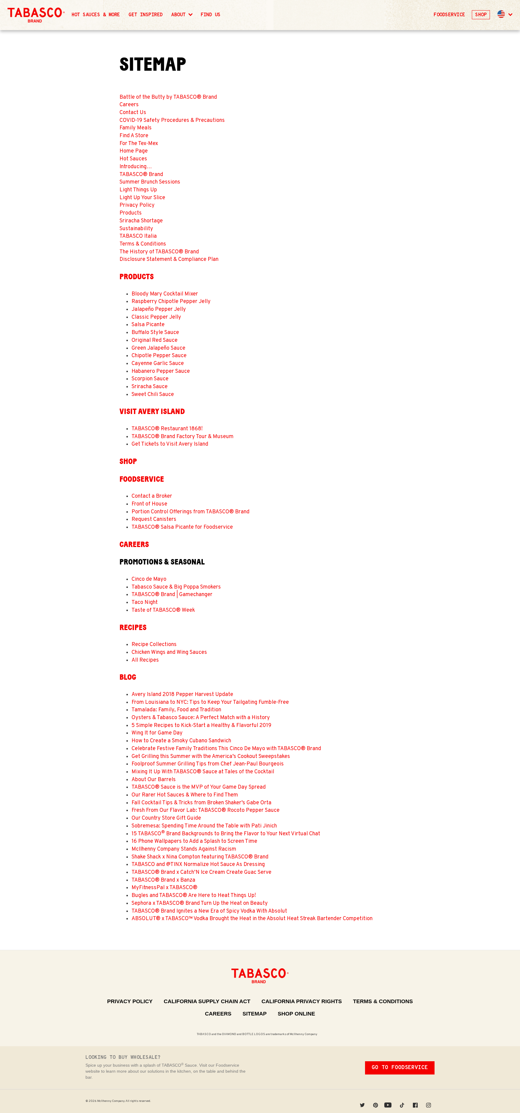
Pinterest (376, 1101)
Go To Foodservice (400, 1067)
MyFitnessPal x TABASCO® (164, 887)
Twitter (362, 1101)
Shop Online (296, 1014)
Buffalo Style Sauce (155, 332)
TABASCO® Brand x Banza (163, 880)
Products (130, 213)
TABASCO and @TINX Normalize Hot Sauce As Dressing (198, 864)
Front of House (149, 504)
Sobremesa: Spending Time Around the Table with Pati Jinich (204, 826)
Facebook (415, 1101)
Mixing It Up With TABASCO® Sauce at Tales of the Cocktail (203, 771)
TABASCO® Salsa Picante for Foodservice (182, 527)
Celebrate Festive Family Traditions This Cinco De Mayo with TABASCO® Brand (226, 748)
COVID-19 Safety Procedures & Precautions (172, 120)
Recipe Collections (154, 644)
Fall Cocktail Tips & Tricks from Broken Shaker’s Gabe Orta (201, 802)
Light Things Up (138, 190)
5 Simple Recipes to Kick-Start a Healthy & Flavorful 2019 (201, 725)
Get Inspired (145, 15)
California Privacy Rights (302, 1001)
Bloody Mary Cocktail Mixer (165, 294)
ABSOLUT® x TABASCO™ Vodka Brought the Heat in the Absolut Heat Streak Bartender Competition (252, 918)
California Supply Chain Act (207, 1001)
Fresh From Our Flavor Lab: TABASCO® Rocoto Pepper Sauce (206, 810)
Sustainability (136, 228)
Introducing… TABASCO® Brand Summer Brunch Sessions (149, 174)
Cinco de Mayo (149, 579)
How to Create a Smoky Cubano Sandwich (181, 740)
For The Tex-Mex (138, 143)
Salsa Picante (148, 324)
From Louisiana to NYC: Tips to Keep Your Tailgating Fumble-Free (210, 702)
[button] (504, 15)
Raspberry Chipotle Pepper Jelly (171, 301)
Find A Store (133, 135)
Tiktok (402, 1101)
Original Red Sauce (155, 340)
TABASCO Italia (138, 236)
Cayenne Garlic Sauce (158, 363)
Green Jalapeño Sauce (158, 348)
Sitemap (255, 1014)
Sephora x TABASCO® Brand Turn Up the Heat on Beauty (200, 903)
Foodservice (449, 15)
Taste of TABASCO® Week (163, 610)
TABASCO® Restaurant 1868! (167, 428)
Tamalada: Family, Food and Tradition (176, 709)
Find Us (211, 15)
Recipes (133, 627)
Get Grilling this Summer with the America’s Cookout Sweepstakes (211, 756)
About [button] (179, 15)
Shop (481, 15)
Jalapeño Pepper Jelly (159, 309)
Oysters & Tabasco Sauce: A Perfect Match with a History (201, 717)
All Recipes (145, 660)
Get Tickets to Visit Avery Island (170, 444)
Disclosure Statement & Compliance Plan (168, 259)
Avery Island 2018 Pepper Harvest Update (182, 694)
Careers (129, 104)
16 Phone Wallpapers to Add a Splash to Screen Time (194, 841)
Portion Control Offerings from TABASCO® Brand (190, 512)
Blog (127, 677)
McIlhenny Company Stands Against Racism (184, 849)
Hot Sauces (133, 159)
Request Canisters (154, 519)
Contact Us (132, 112)
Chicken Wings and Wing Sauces (169, 652)
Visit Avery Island (152, 411)
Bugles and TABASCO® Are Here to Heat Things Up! (194, 895)
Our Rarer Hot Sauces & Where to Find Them (185, 795)
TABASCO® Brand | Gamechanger (172, 594)
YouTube (389, 1101)
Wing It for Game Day (157, 733)
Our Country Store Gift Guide (166, 818)
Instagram (428, 1101)
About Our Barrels (154, 779)
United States (501, 14)
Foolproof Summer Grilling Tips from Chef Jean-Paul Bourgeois (208, 764)
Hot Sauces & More (96, 15)
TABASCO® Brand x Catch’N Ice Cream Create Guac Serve (201, 872)
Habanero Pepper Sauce (161, 371)
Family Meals (135, 128)
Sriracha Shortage (141, 221)
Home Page (133, 151)
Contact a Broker (152, 496)
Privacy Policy (137, 205)
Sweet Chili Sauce (153, 394)
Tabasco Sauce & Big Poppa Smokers (176, 587)
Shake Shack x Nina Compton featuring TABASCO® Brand (200, 857)
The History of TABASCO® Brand (159, 252)
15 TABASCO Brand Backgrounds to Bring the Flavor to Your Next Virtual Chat (226, 833)
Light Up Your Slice (142, 197)
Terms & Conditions (142, 244)
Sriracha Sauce (150, 386)
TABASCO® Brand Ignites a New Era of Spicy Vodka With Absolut (209, 911)
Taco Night (145, 602)
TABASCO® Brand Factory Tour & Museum (183, 436)
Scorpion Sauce (150, 379)
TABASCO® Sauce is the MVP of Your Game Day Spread (199, 787)
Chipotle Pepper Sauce (159, 355)
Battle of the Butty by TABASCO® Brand (168, 97)
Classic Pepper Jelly (156, 317)
